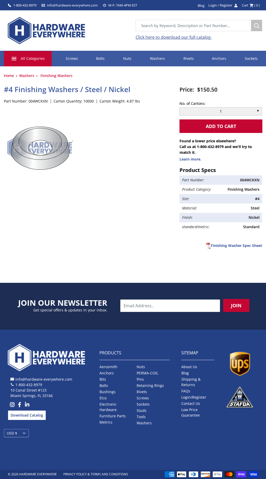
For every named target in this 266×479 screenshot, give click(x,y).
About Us (189, 366)
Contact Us (190, 403)
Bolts (100, 58)
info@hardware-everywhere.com (72, 5)
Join (236, 305)
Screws (72, 58)
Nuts (127, 58)
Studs (142, 410)
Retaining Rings (150, 385)
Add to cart (221, 126)
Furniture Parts (112, 415)
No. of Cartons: (192, 103)
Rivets (188, 58)
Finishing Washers (56, 75)
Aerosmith (108, 366)
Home (9, 75)
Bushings (107, 391)
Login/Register (193, 397)
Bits (102, 379)
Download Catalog (27, 415)
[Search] (256, 25)
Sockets (251, 58)
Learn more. (190, 159)
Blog (185, 373)
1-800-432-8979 (24, 5)
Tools (141, 416)
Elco (103, 397)
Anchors (219, 58)
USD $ (12, 433)
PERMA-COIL (147, 373)
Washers (157, 58)
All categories (33, 58)
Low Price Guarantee (190, 412)
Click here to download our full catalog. (174, 37)
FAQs (185, 390)
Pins (140, 379)
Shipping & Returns (191, 382)
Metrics (105, 422)
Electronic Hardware (108, 407)
